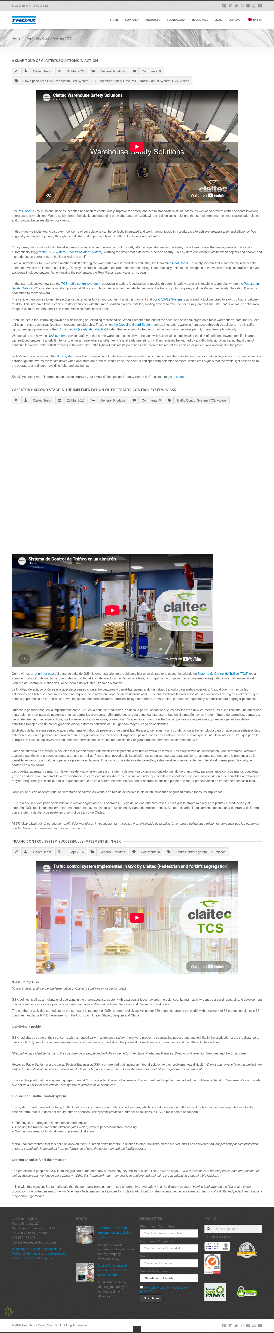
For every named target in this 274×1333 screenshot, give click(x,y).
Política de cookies (25, 1258)
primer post (46, 673)
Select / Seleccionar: (155, 1271)
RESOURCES (200, 20)
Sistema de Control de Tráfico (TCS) (223, 673)
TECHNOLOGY (176, 20)
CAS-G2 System (170, 299)
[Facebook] (224, 6)
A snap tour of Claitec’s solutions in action (55, 60)
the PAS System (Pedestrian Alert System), (72, 252)
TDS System (65, 356)
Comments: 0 (151, 71)
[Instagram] (260, 6)
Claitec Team (42, 71)
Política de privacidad (44, 1249)
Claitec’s (28, 211)
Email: (144, 1256)
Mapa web (48, 1258)
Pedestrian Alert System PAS (75, 81)
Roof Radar (180, 263)
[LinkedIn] (248, 6)
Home (16, 38)
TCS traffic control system (79, 283)
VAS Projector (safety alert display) (81, 329)
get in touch (176, 376)
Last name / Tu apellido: (157, 1241)
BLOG (218, 20)
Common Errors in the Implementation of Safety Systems (114, 1232)
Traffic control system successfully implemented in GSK (66, 841)
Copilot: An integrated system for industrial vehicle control (112, 1270)
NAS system (57, 335)
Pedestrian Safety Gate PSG (117, 81)
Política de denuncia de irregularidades (39, 1253)
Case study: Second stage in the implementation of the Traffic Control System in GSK (94, 389)
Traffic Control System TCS (158, 81)
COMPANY (132, 20)
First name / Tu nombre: (157, 1226)
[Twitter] (236, 6)
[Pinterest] (242, 6)
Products (119, 71)
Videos (184, 81)
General (106, 71)
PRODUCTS (152, 20)
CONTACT (235, 20)
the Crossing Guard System (133, 324)
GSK (15, 999)
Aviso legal (19, 1249)
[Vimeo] (230, 6)
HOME (114, 20)
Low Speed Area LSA (38, 81)
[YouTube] (254, 6)
